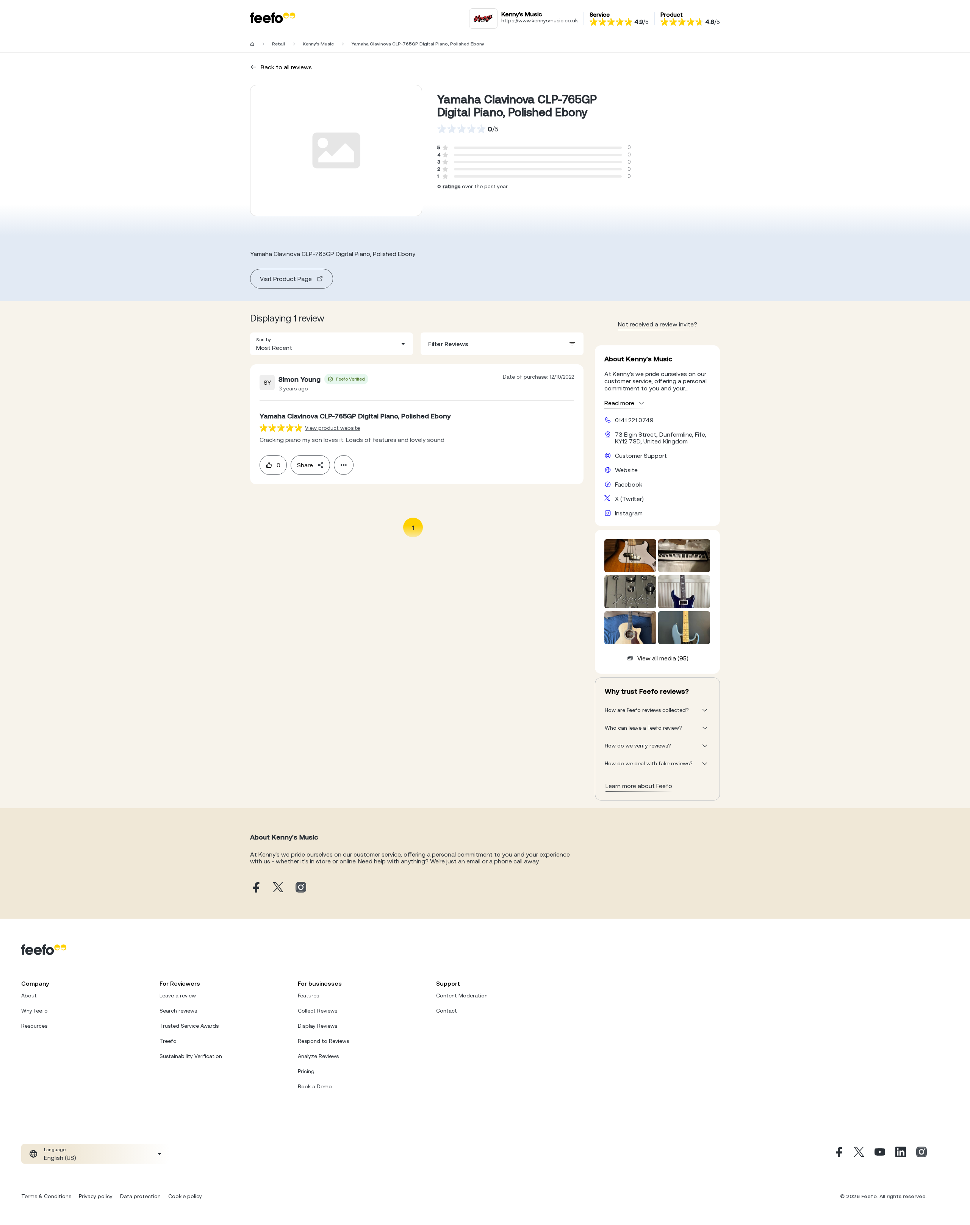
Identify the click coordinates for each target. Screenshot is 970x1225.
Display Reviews (317, 1026)
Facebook (628, 484)
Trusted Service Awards (189, 1026)
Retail (278, 44)
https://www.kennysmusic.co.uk (539, 20)
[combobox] (331, 343)
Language (55, 1149)
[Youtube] (880, 1154)
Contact (446, 1011)
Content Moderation (462, 995)
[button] (331, 343)
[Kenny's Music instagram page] (301, 888)
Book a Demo (315, 1086)
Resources (34, 1026)
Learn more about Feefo (638, 785)
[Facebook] (838, 1154)
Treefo (168, 1041)
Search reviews (178, 1011)
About (29, 995)
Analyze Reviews (318, 1056)
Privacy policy (96, 1196)
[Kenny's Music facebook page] (255, 888)
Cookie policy (185, 1196)
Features (308, 995)
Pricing (306, 1071)
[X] (859, 1154)
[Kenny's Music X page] (278, 888)
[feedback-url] (281, 428)
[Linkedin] (900, 1154)
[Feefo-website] (273, 18)
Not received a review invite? (657, 324)
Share (305, 465)
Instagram (629, 513)
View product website (332, 428)
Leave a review (178, 995)
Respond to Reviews (323, 1041)
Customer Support (641, 455)
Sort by (263, 339)
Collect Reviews (317, 1011)
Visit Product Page (286, 278)
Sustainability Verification (191, 1056)
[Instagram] (921, 1154)
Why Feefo (34, 1011)
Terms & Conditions (46, 1196)
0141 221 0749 (634, 420)
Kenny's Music (318, 44)
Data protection (140, 1196)
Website (626, 470)
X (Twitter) (629, 498)
